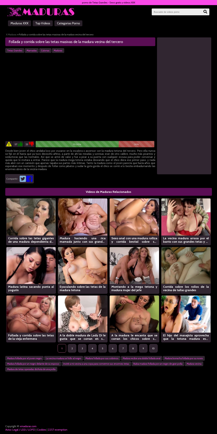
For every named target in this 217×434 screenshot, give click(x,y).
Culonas (45, 50)
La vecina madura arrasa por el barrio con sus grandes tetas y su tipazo (186, 240)
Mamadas (32, 50)
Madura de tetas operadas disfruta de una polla (31, 369)
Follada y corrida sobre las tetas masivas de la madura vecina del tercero (66, 41)
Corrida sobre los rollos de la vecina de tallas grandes (186, 288)
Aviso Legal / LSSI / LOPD (20, 429)
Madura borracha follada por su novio (184, 358)
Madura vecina (194, 363)
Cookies (41, 429)
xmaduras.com (28, 426)
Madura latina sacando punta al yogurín (31, 288)
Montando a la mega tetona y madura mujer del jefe (134, 288)
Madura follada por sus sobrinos (102, 358)
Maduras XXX (19, 23)
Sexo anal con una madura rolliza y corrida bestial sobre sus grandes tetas (134, 240)
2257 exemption (57, 429)
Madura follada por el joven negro (24, 358)
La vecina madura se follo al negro (63, 358)
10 (153, 348)
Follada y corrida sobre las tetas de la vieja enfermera (31, 337)
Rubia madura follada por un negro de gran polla (157, 363)
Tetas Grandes (14, 50)
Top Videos (42, 23)
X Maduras (11, 34)
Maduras (58, 50)
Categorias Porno (68, 23)
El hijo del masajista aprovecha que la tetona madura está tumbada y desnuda (186, 337)
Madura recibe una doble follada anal (141, 358)
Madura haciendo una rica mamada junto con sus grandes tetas (83, 240)
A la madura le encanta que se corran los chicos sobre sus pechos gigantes (134, 337)
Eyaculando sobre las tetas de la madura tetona (83, 288)
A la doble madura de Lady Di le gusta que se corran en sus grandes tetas (83, 337)
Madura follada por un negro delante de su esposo (33, 363)
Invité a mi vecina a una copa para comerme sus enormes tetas (96, 363)
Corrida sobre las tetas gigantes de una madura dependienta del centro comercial (31, 240)
